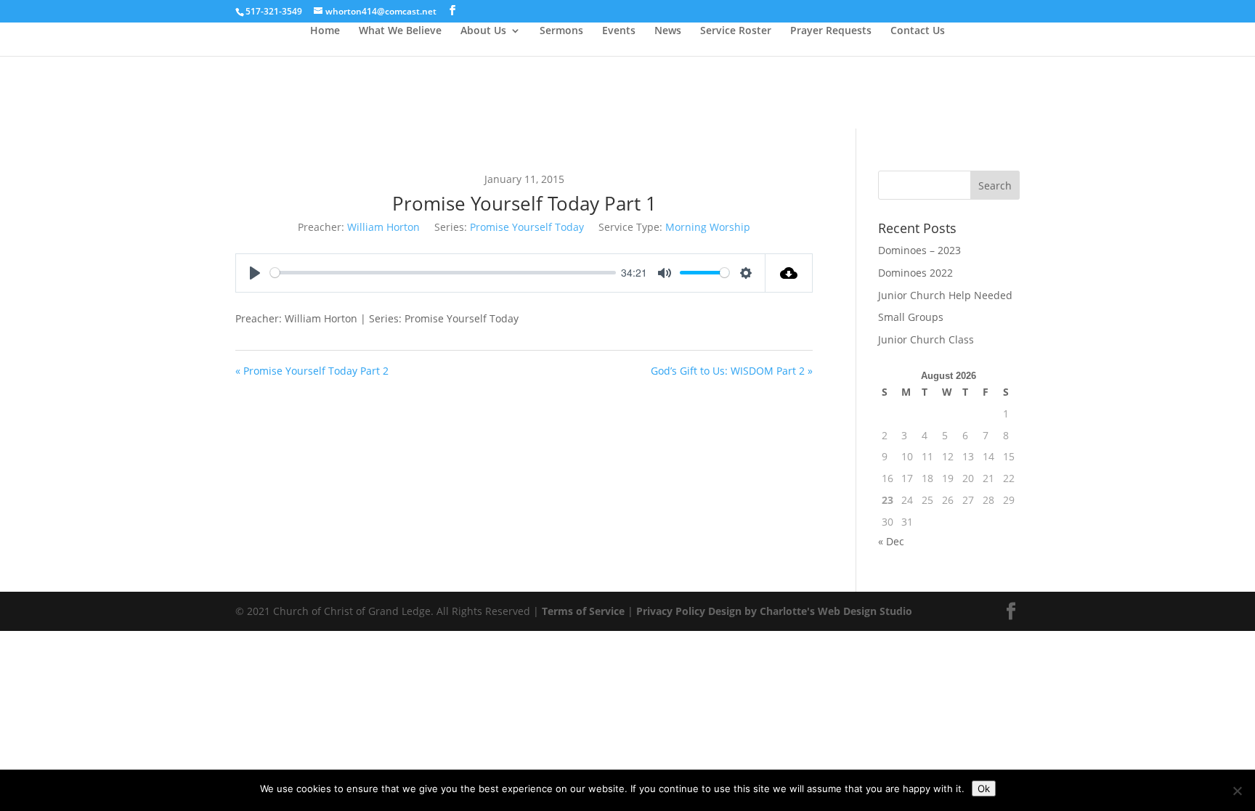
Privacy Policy (670, 611)
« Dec (891, 541)
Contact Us (917, 31)
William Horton (383, 227)
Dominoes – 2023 (919, 250)
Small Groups (910, 317)
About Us (483, 31)
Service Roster (735, 31)
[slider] (443, 273)
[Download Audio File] (789, 273)
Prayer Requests (831, 31)
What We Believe (400, 31)
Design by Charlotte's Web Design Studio (810, 611)
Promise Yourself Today (527, 227)
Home (325, 31)
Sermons (561, 31)
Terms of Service (583, 611)
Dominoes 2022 (915, 273)
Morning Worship (707, 227)
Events (618, 31)
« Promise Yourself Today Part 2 (312, 371)
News (667, 31)
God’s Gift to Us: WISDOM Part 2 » (732, 371)
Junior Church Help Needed (945, 295)
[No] (1237, 790)
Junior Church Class (926, 339)
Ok (984, 788)
